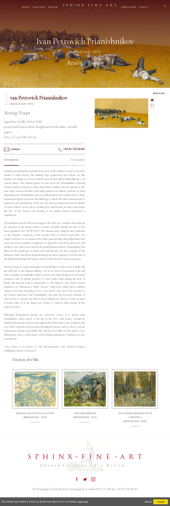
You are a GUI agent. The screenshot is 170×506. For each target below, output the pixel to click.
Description (11, 159)
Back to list (159, 93)
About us (53, 7)
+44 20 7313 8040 (74, 149)
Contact (143, 7)
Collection (38, 7)
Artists (25, 7)
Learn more (82, 502)
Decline (148, 502)
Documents (78, 159)
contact (15, 149)
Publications (129, 7)
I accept (160, 502)
